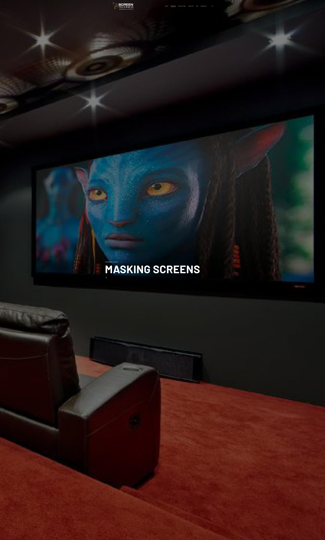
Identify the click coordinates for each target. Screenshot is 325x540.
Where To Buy (182, 6)
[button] (212, 6)
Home (166, 6)
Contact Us (204, 6)
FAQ (197, 6)
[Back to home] (123, 6)
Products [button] (173, 6)
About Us (190, 6)
